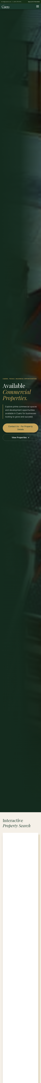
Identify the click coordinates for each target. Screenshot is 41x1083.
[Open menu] (38, 6)
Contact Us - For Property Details (20, 428)
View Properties (19, 437)
